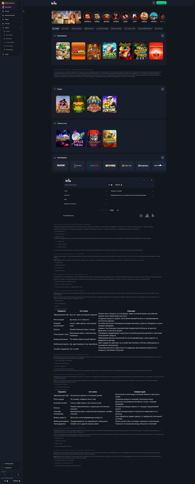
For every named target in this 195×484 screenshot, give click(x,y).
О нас (65, 191)
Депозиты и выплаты (70, 203)
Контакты (67, 195)
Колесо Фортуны (9, 3)
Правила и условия (116, 191)
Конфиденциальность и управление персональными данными (128, 195)
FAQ (65, 199)
